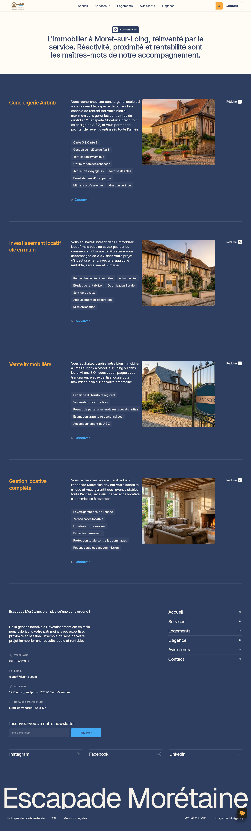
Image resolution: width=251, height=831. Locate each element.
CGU (54, 818)
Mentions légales (75, 818)
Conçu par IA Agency (229, 818)
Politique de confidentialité (26, 818)
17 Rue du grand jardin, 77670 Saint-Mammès (39, 692)
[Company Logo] (23, 6)
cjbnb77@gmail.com (23, 676)
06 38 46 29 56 (19, 661)
